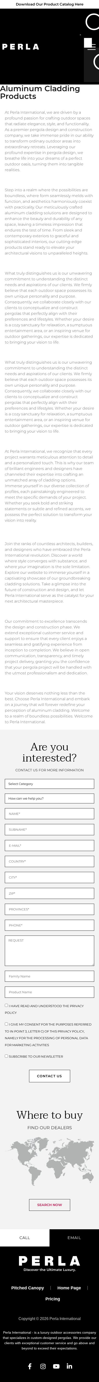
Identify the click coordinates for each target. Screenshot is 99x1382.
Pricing (52, 1299)
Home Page (69, 1288)
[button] (49, 1205)
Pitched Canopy (27, 1288)
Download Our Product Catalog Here (49, 4)
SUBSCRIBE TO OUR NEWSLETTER (36, 1056)
